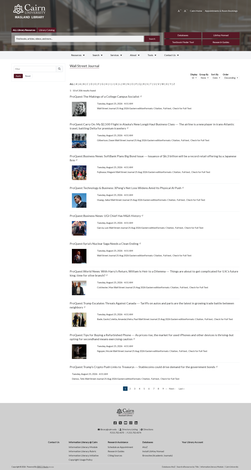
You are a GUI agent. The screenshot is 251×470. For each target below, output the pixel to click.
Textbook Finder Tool (183, 42)
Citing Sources (115, 455)
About (133, 55)
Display (193, 74)
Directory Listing (130, 429)
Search (96, 55)
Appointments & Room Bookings (221, 10)
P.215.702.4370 (117, 432)
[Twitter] (120, 423)
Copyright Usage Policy (80, 459)
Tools (151, 55)
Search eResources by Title (188, 467)
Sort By (214, 74)
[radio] (24, 30)
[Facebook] (115, 423)
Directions (148, 429)
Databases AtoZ (168, 467)
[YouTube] (125, 423)
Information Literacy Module (83, 447)
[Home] (29, 11)
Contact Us (170, 55)
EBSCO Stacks (43, 467)
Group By (203, 74)
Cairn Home (196, 10)
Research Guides (221, 42)
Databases (183, 35)
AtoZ (145, 447)
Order (226, 74)
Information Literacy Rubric (82, 451)
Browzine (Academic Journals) (157, 455)
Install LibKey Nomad (153, 451)
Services (115, 55)
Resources (76, 55)
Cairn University (231, 467)
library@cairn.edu (108, 429)
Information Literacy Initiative (83, 455)
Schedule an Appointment (120, 447)
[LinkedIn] (136, 423)
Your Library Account (192, 442)
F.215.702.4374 (134, 432)
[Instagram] (130, 423)
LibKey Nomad (220, 35)
